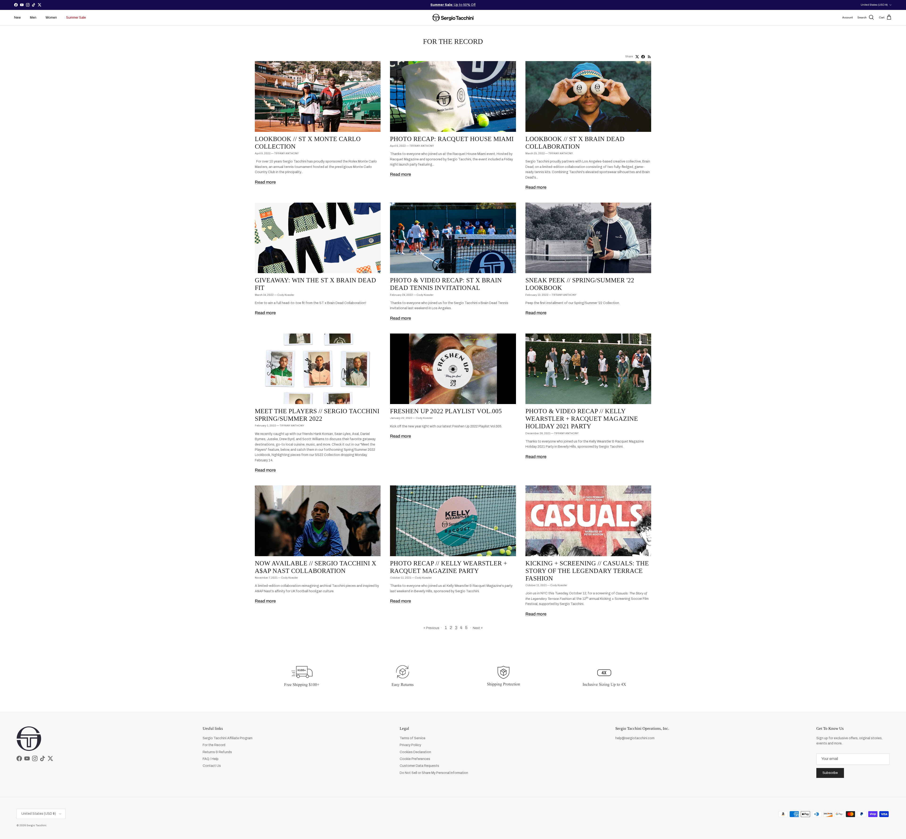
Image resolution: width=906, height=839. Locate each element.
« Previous (431, 628)
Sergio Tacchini (36, 825)
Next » (478, 628)
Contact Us (212, 766)
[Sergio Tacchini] (453, 17)
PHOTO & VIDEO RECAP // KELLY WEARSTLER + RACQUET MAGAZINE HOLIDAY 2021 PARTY (581, 419)
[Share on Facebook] (643, 56)
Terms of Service (412, 738)
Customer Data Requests (419, 766)
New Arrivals (457, 6)
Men (33, 17)
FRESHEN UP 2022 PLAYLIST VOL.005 (446, 411)
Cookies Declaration (415, 752)
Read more (265, 182)
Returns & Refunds (217, 752)
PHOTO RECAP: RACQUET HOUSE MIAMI (452, 138)
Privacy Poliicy (410, 745)
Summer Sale (76, 17)
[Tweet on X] (637, 56)
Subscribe (830, 773)
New (17, 17)
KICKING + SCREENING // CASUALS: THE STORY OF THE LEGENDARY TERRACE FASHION (587, 571)
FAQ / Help (210, 759)
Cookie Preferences (415, 759)
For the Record (214, 745)
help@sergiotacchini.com (634, 738)
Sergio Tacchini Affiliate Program (227, 738)
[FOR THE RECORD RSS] (649, 56)
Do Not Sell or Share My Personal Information (434, 773)
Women (51, 17)
